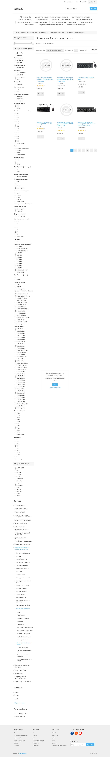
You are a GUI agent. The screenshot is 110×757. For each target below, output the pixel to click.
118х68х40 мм (21, 382)
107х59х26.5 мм (21, 352)
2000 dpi (19, 259)
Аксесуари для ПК (21, 597)
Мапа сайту (17, 733)
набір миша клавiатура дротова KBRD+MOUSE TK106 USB (45, 79)
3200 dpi (19, 263)
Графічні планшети (21, 559)
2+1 (18, 221)
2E (17, 470)
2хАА (18, 197)
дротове (19, 62)
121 (18, 141)
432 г (18, 428)
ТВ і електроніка (25, 17)
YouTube (80, 733)
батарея (27, 713)
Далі (91, 150)
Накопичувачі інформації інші (24, 651)
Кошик (53, 740)
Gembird (19, 480)
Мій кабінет (55, 733)
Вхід (77, 1)
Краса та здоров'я (42, 19)
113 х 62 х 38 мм (21, 365)
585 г (18, 424)
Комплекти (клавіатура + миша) (24, 643)
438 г (18, 413)
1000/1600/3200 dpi (22, 251)
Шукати (93, 8)
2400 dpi (19, 261)
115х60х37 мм (21, 376)
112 (18, 89)
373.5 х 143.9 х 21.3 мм (23, 296)
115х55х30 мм (21, 371)
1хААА (19, 195)
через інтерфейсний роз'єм (25, 204)
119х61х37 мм (21, 384)
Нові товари (36, 745)
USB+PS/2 (20, 75)
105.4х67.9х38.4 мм (22, 341)
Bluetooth (19, 55)
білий (18, 152)
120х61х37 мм (21, 391)
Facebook (72, 733)
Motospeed (20, 485)
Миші (18, 612)
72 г (18, 456)
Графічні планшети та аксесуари (23, 655)
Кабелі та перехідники (23, 633)
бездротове (20, 60)
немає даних (20, 77)
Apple (16, 692)
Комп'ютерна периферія (23, 608)
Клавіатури (20, 621)
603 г (18, 426)
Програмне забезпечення (23, 553)
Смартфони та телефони (83, 19)
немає (18, 108)
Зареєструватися (68, 1)
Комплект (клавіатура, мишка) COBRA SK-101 (44, 123)
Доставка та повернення (21, 735)
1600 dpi (19, 257)
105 (18, 126)
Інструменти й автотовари (81, 17)
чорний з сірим (21, 154)
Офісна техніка (20, 594)
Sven (18, 493)
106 (18, 128)
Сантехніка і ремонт (21, 509)
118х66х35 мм (21, 380)
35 (17, 113)
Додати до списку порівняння (38, 94)
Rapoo (19, 489)
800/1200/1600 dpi (22, 270)
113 (18, 134)
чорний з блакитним (23, 148)
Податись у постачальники (59, 745)
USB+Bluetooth (21, 72)
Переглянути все (20, 703)
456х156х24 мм (21, 315)
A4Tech (19, 472)
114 (18, 136)
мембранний (20, 96)
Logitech (19, 483)
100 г (18, 452)
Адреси (54, 738)
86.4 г (18, 450)
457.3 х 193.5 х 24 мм (23, 317)
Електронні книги (20, 574)
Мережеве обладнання (22, 568)
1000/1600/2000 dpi (22, 248)
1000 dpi (19, 246)
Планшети (19, 571)
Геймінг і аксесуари (22, 647)
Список (96, 50)
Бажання (54, 743)
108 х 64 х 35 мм (21, 356)
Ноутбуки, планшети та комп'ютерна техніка (32, 22)
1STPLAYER (20, 468)
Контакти (16, 745)
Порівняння (36, 743)
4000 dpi (19, 268)
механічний (20, 98)
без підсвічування (22, 176)
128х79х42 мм (21, 397)
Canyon (19, 474)
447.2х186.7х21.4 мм (23, 309)
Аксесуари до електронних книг (23, 581)
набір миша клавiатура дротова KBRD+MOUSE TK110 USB (65, 124)
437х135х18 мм (21, 300)
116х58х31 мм (21, 329)
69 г (18, 441)
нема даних (20, 101)
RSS (76, 733)
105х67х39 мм (21, 348)
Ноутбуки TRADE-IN (21, 588)
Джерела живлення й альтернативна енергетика (51, 17)
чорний (19, 150)
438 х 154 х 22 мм (22, 302)
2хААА (19, 199)
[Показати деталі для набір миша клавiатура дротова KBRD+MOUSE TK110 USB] (66, 110)
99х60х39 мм (20, 406)
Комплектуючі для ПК (22, 565)
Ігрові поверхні (21, 615)
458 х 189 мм (20, 319)
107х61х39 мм (21, 354)
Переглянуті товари (38, 740)
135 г (18, 454)
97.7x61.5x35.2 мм (22, 403)
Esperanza (20, 478)
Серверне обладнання (22, 585)
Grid (93, 50)
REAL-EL (19, 491)
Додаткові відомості (55, 387)
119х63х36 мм (21, 388)
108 (18, 130)
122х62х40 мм (21, 393)
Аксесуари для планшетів (23, 577)
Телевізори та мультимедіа (61, 19)
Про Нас (16, 743)
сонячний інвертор (19, 716)
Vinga (18, 495)
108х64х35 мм (21, 359)
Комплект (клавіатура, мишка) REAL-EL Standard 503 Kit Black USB (86, 124)
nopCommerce (22, 753)
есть (18, 160)
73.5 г (18, 444)
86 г (18, 448)
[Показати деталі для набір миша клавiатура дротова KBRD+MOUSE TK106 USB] (46, 65)
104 (18, 91)
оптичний (19, 211)
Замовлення (55, 735)
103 (18, 122)
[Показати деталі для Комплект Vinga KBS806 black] (87, 65)
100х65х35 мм (21, 333)
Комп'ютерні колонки (23, 618)
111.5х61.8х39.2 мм (22, 363)
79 (17, 115)
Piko (18, 487)
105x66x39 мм (21, 344)
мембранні (20, 84)
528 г (18, 419)
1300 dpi (19, 255)
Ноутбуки (18, 556)
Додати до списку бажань (42, 94)
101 (18, 117)
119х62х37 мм (21, 386)
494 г (18, 415)
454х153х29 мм (21, 313)
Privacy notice (17, 738)
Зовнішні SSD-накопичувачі (24, 630)
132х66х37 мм (21, 399)
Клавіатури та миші (22, 639)
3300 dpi (19, 265)
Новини (35, 735)
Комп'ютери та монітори (23, 562)
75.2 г (18, 446)
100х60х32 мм (21, 331)
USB (18, 79)
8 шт (18, 106)
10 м (18, 241)
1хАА (18, 193)
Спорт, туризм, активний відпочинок (22, 533)
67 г (18, 439)
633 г (18, 430)
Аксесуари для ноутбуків (23, 605)
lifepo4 (21, 714)
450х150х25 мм (21, 311)
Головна (16, 32)
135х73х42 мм (21, 401)
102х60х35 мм (21, 337)
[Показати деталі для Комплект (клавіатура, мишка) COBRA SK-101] (46, 110)
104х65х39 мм (21, 339)
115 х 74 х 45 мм (21, 369)
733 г (18, 432)
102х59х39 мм (21, 335)
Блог (34, 738)
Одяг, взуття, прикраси (22, 530)
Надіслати (90, 744)
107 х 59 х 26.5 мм (22, 350)
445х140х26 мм (21, 306)
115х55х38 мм (21, 374)
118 (18, 139)
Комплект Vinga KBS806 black (86, 78)
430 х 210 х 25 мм (22, 298)
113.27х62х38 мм (22, 367)
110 (18, 132)
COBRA (19, 476)
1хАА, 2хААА (21, 216)
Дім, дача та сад (20, 526)
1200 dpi (19, 253)
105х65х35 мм (21, 346)
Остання (95, 150)
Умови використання (19, 740)
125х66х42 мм (21, 395)
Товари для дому (20, 512)
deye (15, 713)
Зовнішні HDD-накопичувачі (25, 627)
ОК (55, 384)
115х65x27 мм (21, 378)
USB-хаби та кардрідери (24, 636)
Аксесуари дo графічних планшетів (22, 601)
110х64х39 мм (21, 361)
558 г (18, 421)
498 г (18, 417)
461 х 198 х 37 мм (22, 321)
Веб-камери (20, 624)
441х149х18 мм (21, 304)
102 (18, 119)
